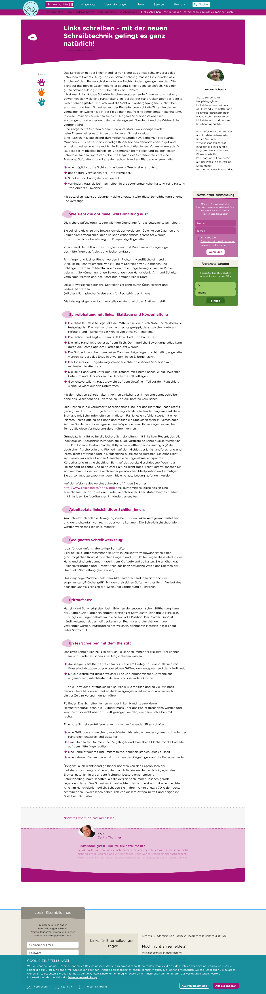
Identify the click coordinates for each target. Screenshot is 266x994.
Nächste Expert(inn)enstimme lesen (89, 818)
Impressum (148, 936)
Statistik (66, 986)
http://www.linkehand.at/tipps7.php (89, 488)
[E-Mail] (41, 82)
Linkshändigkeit (129, 11)
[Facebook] (41, 92)
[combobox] (215, 285)
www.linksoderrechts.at (211, 142)
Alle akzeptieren (226, 985)
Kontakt (181, 936)
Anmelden (215, 252)
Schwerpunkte (57, 4)
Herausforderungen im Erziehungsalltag (91, 11)
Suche (203, 4)
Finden (215, 300)
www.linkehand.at (221, 169)
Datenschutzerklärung (82, 977)
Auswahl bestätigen (194, 985)
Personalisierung (96, 986)
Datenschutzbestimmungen (217, 241)
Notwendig (40, 986)
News (141, 4)
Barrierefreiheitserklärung (207, 936)
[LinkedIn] (41, 102)
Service (159, 4)
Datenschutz (165, 936)
